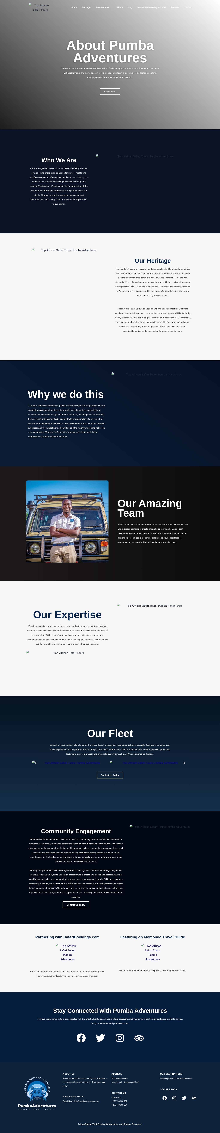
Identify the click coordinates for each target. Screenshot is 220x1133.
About (120, 7)
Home (74, 7)
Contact (187, 7)
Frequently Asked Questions (151, 7)
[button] (29, 521)
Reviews (174, 7)
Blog (130, 7)
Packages (87, 7)
